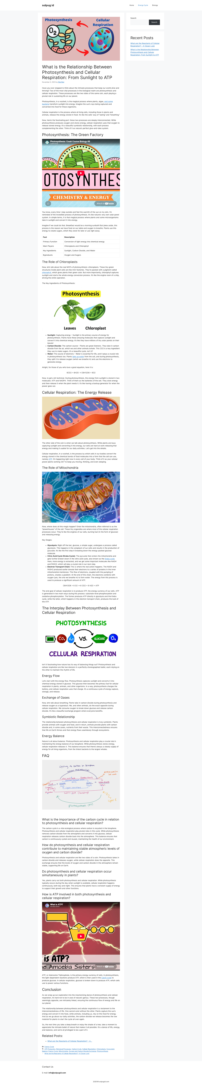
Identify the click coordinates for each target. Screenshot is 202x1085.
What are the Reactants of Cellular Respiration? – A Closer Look (67, 1053)
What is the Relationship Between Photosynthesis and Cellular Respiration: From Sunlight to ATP (144, 52)
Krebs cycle (110, 559)
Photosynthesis (102, 1051)
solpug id (48, 5)
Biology (155, 5)
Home (132, 5)
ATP (50, 459)
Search (133, 18)
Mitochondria (63, 1051)
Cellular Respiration (89, 1049)
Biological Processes (63, 1049)
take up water (78, 357)
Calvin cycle (106, 978)
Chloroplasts (101, 1049)
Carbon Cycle (76, 1049)
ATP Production (50, 1049)
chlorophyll (46, 272)
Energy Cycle (143, 5)
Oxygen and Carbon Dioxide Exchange (82, 1051)
